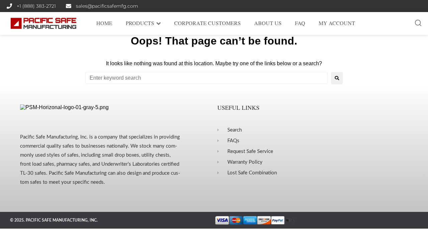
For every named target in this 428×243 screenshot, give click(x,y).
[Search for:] (206, 78)
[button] (418, 23)
